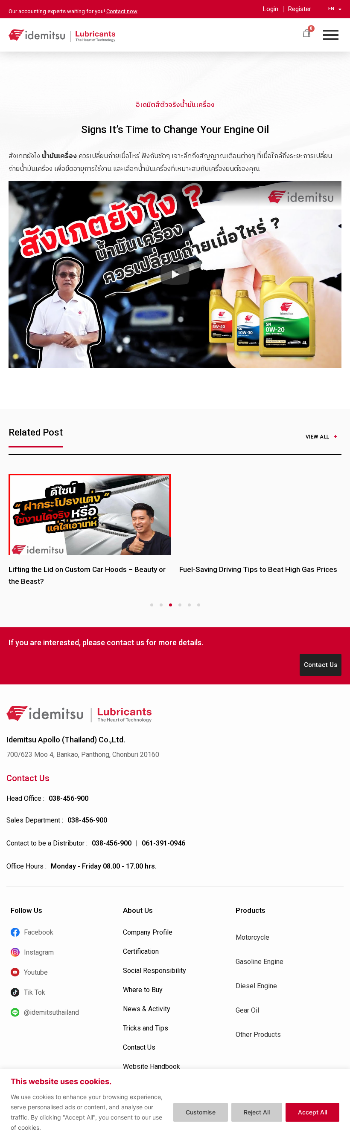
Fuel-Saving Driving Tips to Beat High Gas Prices (258, 569)
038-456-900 (68, 798)
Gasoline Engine (259, 962)
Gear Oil (247, 1010)
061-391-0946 (163, 843)
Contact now (121, 11)
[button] (175, 274)
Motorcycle (252, 937)
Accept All (312, 1112)
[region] (175, 1104)
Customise (201, 1112)
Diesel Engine (256, 986)
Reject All (257, 1112)
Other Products (258, 1034)
